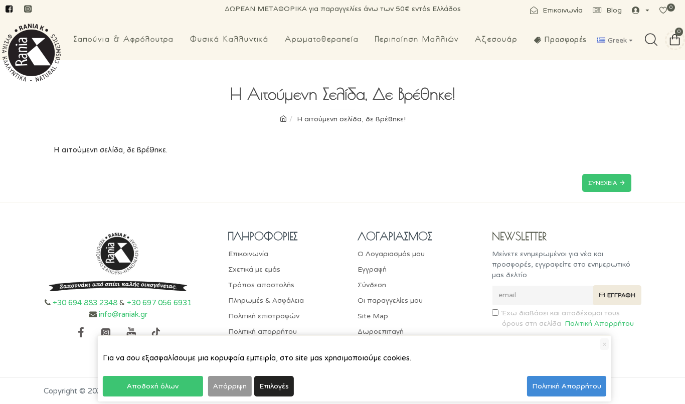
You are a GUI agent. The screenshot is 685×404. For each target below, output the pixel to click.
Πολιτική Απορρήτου (566, 386)
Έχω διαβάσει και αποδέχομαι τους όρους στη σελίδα (568, 318)
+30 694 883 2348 (85, 302)
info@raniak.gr (123, 314)
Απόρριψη (230, 386)
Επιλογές (274, 386)
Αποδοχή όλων (153, 386)
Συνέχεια (602, 182)
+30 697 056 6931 (159, 302)
